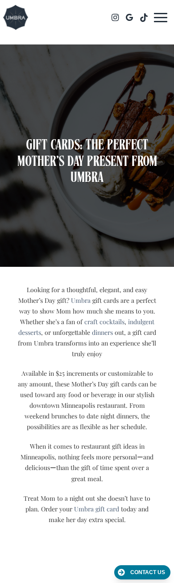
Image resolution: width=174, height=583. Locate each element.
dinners (102, 332)
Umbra (81, 300)
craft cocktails (104, 322)
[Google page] (129, 17)
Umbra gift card (96, 509)
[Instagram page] (115, 17)
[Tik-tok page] (144, 17)
